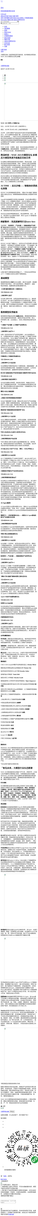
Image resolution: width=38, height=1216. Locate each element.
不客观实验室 (29, 18)
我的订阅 (10, 19)
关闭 (2, 51)
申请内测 (11, 1214)
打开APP (3, 14)
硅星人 (22, 18)
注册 (2, 49)
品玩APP (3, 16)
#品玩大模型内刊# (19, 19)
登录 (17, 16)
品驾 (11, 18)
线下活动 (9, 16)
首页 (2, 18)
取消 (2, 1179)
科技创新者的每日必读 (8, 11)
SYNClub (7, 43)
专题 (13, 16)
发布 (5, 1179)
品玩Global (16, 18)
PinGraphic (4, 19)
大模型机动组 (5, 65)
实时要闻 (7, 18)
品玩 (2, 7)
